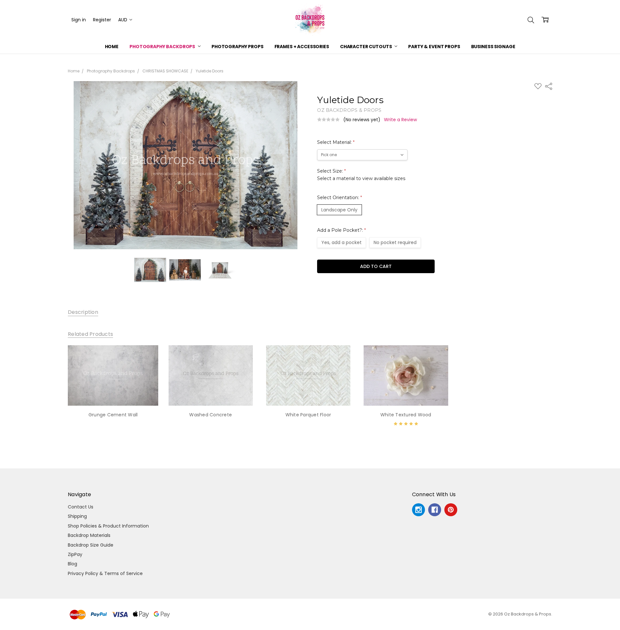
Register (102, 19)
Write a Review (400, 119)
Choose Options (112, 392)
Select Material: (336, 142)
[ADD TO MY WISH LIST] (146, 367)
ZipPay (75, 554)
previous (55, 392)
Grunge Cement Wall (113, 414)
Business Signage (493, 46)
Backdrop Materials (89, 535)
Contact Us (80, 507)
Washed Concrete (210, 414)
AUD (123, 19)
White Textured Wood (405, 414)
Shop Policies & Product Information (108, 526)
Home (112, 46)
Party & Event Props (434, 46)
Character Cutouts (366, 46)
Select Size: (361, 174)
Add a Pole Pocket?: (341, 230)
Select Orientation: (339, 197)
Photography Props (238, 46)
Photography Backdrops (162, 46)
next (561, 392)
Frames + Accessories (301, 46)
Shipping (77, 516)
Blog (72, 564)
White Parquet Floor (308, 414)
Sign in (78, 19)
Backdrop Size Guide (90, 545)
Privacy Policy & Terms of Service (105, 573)
